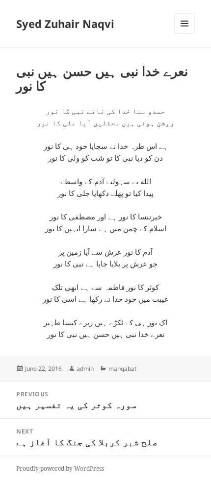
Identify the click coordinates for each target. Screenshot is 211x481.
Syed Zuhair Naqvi (65, 23)
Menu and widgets (185, 33)
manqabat (122, 368)
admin (85, 368)
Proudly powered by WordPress (60, 468)
